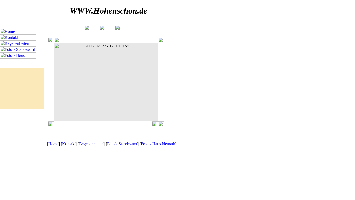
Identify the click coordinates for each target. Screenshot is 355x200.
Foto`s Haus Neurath (158, 144)
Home (53, 144)
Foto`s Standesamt (122, 144)
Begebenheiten (91, 144)
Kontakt (68, 144)
